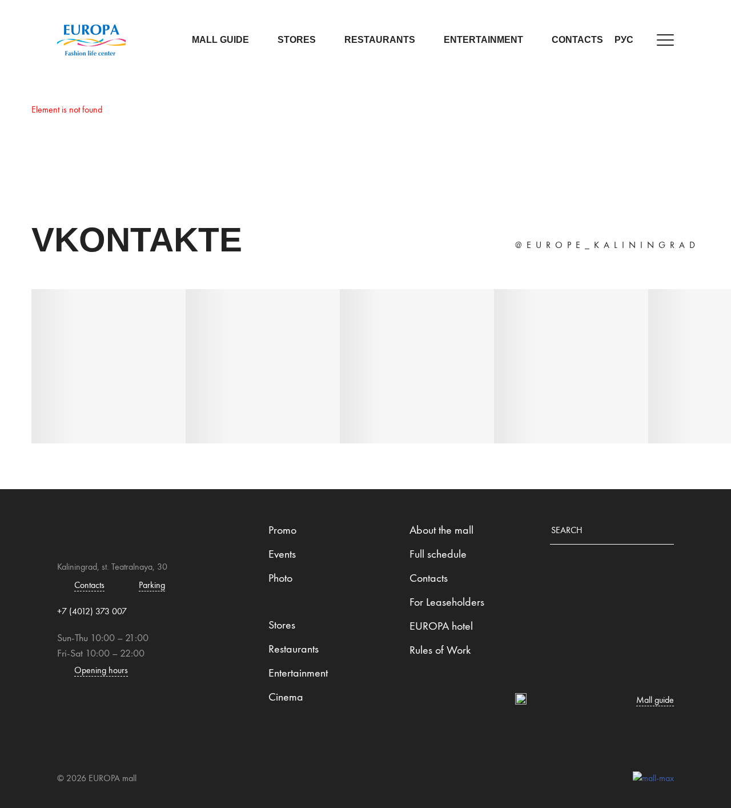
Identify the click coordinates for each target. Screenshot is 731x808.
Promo (282, 529)
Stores (297, 40)
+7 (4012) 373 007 (92, 611)
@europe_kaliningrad (607, 245)
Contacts (577, 40)
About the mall (441, 529)
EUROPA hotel (441, 625)
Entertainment (483, 40)
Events (282, 553)
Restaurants (379, 40)
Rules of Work (440, 649)
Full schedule (438, 553)
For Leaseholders (446, 601)
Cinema (285, 696)
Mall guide (220, 40)
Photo (280, 577)
